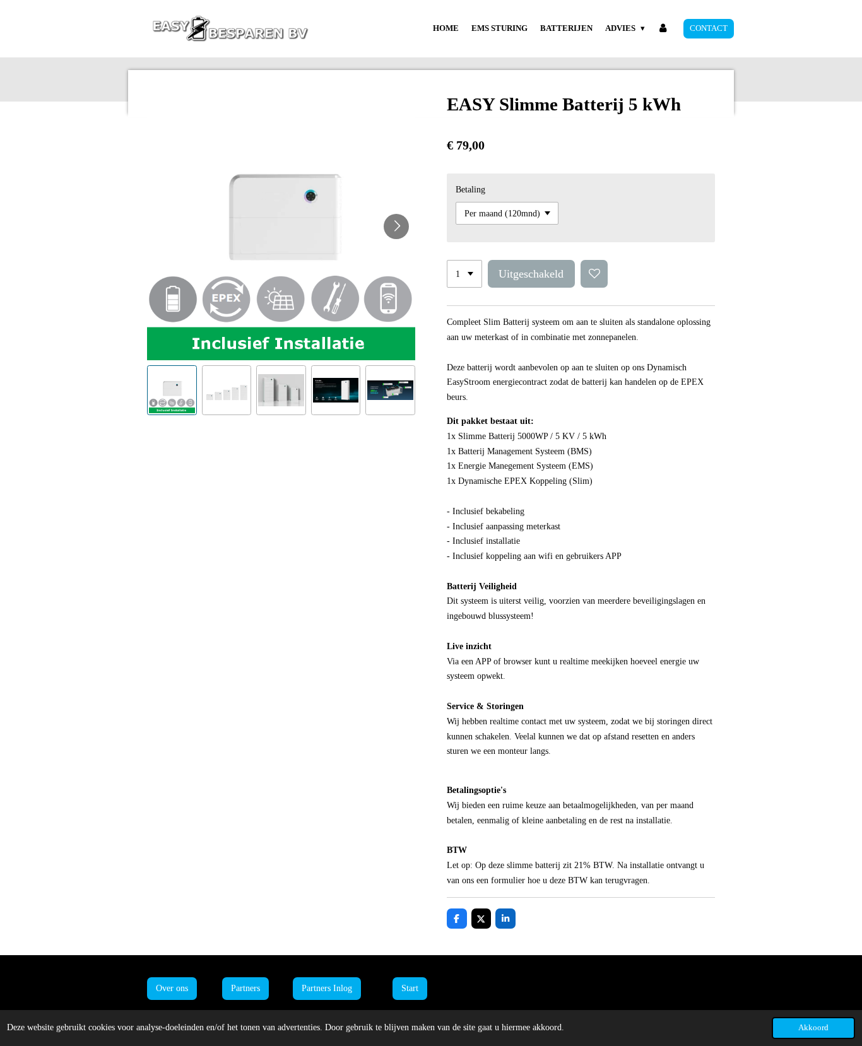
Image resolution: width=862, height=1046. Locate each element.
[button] (172, 390)
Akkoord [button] (813, 1027)
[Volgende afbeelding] (396, 226)
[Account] (663, 28)
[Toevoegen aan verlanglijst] (594, 274)
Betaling (470, 189)
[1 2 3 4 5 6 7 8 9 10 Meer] (464, 274)
